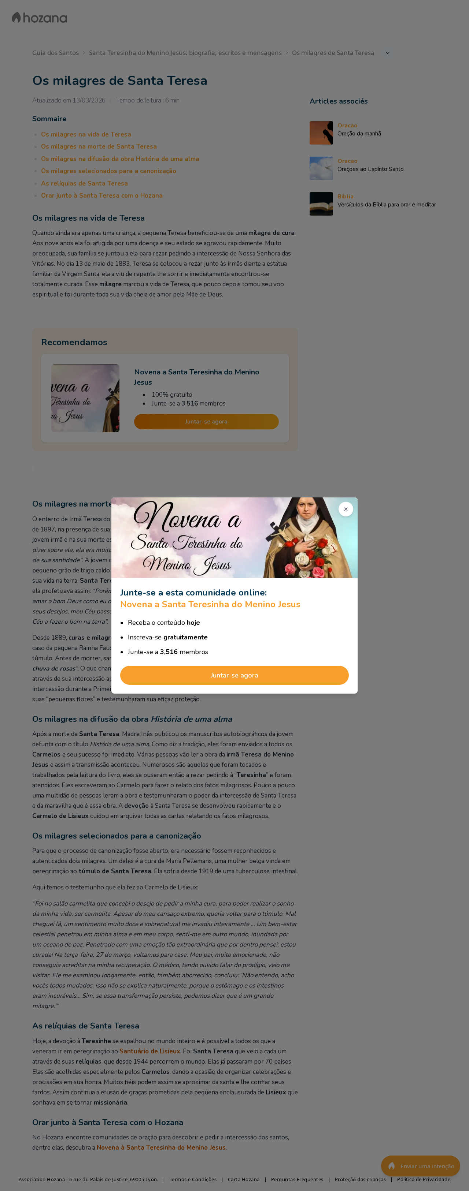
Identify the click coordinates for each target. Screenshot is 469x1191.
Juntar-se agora (234, 675)
